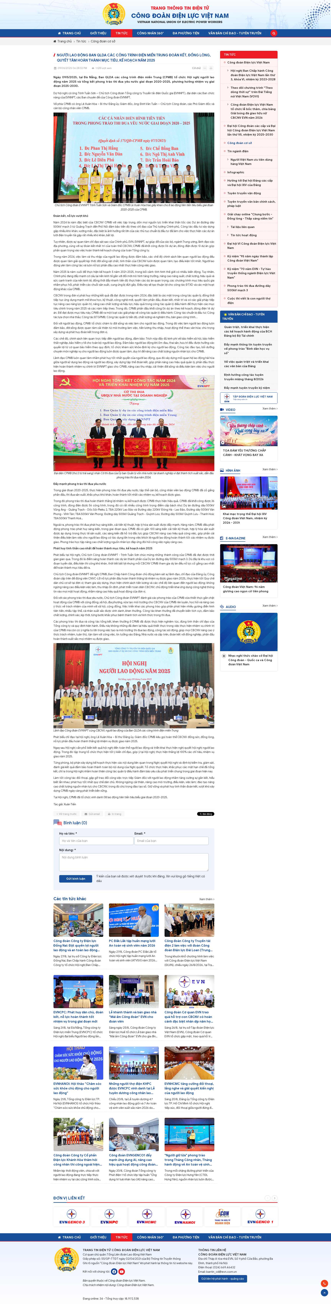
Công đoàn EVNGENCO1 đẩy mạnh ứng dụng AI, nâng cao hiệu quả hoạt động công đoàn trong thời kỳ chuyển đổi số (132, 1160)
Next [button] (275, 1198)
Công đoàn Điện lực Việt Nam (248, 62)
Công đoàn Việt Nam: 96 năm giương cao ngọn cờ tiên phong (245, 589)
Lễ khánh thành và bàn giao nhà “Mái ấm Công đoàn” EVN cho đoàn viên (132, 1016)
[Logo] (113, 14)
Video (230, 410)
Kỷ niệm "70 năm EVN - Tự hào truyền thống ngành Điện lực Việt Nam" (251, 273)
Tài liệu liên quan (243, 227)
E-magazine (235, 538)
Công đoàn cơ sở (103, 41)
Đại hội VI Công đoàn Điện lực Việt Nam (251, 246)
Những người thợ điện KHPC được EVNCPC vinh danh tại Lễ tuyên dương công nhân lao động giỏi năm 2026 (132, 1088)
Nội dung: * (67, 850)
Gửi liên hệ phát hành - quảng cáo (222, 1278)
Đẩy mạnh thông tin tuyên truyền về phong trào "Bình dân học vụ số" (248, 337)
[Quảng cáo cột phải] (249, 398)
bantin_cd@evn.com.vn (221, 1272)
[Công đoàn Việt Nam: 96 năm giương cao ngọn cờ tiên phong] (249, 563)
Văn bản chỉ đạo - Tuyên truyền (234, 33)
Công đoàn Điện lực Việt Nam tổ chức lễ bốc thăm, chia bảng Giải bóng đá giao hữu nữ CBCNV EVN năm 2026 (253, 111)
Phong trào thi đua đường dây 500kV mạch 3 (249, 288)
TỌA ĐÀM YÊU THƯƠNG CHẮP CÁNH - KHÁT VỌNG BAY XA (244, 453)
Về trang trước (67, 814)
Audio (231, 607)
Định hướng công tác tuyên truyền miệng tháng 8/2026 (244, 365)
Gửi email (94, 814)
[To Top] (324, 1292)
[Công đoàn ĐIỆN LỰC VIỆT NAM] (114, 1271)
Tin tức (122, 33)
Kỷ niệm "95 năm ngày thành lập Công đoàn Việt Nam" (250, 258)
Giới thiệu (98, 33)
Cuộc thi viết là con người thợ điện (248, 301)
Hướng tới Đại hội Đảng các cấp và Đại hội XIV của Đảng (250, 183)
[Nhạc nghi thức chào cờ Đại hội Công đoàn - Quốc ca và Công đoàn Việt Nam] (249, 631)
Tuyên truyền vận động (244, 193)
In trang (116, 814)
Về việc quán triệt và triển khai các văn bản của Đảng (246, 352)
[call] (324, 1283)
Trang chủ (71, 33)
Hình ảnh (233, 471)
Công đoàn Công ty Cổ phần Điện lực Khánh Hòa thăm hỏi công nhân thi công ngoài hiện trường (76, 1160)
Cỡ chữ (196, 68)
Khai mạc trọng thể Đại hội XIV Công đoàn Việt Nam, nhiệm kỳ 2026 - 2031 (245, 518)
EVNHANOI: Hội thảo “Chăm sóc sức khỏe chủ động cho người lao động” (77, 1088)
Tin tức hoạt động (244, 235)
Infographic (235, 172)
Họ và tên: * (68, 834)
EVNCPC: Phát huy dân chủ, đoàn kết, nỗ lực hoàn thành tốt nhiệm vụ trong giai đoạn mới (78, 1016)
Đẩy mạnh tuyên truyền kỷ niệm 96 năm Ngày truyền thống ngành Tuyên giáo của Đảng (248, 380)
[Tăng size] (211, 68)
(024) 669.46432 (224, 1267)
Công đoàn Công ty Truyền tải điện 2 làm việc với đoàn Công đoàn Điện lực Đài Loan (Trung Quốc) (187, 946)
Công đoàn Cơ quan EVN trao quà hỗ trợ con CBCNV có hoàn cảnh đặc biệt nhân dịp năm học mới (189, 1017)
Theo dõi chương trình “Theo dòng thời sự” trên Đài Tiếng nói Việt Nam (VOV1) (252, 92)
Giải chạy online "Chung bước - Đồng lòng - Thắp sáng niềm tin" (250, 216)
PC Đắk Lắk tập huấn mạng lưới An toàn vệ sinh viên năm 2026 (132, 943)
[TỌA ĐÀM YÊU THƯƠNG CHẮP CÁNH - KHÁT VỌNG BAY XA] (249, 430)
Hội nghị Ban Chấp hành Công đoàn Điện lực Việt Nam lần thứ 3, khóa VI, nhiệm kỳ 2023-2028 (253, 75)
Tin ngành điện (237, 151)
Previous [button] (267, 1198)
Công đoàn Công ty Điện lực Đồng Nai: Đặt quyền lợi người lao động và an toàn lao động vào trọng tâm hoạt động (75, 946)
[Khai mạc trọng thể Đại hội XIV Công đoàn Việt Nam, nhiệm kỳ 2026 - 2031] (249, 492)
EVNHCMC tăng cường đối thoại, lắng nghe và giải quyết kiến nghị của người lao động (189, 1088)
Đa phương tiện (186, 33)
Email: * (139, 834)
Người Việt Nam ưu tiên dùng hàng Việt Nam (251, 162)
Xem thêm (205, 899)
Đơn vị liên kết (69, 1198)
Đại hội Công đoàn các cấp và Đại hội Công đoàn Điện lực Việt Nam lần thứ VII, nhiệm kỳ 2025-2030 (251, 130)
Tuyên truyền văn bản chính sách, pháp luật (251, 204)
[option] (71, 1216)
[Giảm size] (204, 68)
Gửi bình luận (75, 878)
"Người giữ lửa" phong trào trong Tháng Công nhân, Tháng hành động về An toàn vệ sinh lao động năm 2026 (188, 1160)
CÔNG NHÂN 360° (150, 33)
